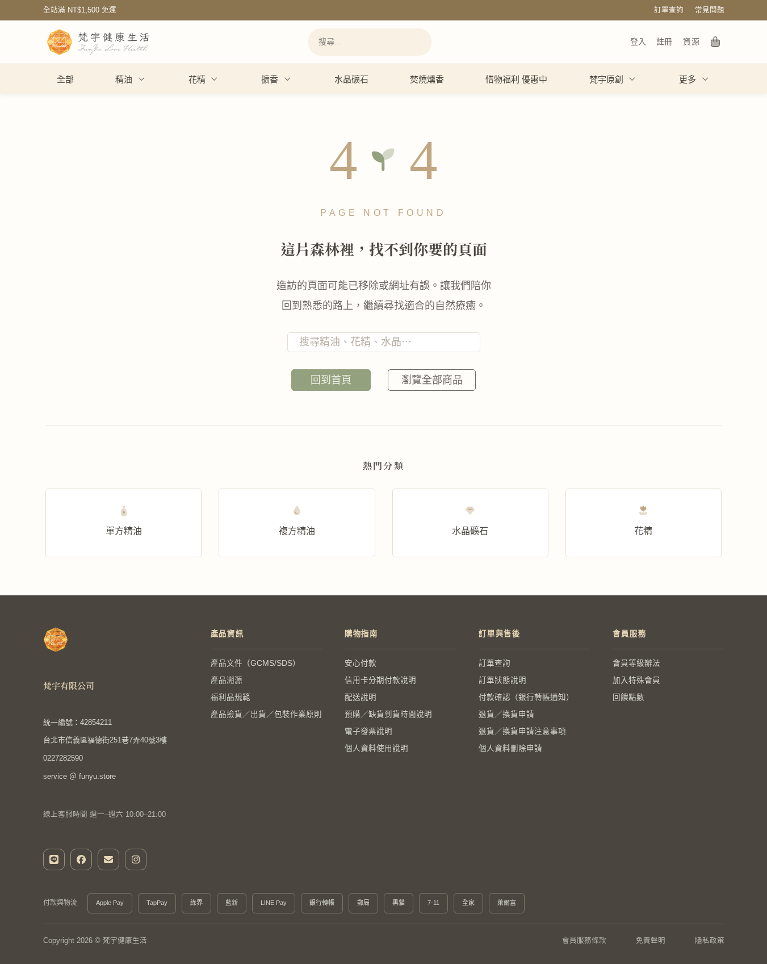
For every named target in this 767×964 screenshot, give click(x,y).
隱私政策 (709, 941)
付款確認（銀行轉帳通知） (526, 697)
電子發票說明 (368, 731)
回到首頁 (331, 380)
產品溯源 (226, 680)
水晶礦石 (351, 79)
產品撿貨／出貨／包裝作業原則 (266, 714)
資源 (691, 41)
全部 (65, 79)
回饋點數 (628, 697)
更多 (687, 79)
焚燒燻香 (427, 79)
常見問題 (709, 10)
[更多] (706, 79)
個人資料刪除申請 (510, 748)
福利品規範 (230, 697)
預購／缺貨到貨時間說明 (388, 714)
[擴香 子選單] (288, 79)
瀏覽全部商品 (432, 380)
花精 (197, 79)
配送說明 (360, 697)
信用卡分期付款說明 (380, 680)
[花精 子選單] (214, 79)
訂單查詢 (669, 10)
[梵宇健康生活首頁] (55, 639)
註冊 (664, 41)
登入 (638, 41)
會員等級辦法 (636, 663)
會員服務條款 (584, 941)
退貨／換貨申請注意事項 (522, 731)
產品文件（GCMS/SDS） (255, 663)
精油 (123, 79)
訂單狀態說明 (502, 680)
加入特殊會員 (636, 680)
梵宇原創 (606, 79)
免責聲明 (650, 941)
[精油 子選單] (142, 79)
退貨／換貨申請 (506, 714)
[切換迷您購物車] (715, 42)
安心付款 (360, 663)
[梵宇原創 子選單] (632, 79)
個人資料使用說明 (376, 748)
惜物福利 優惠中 (516, 79)
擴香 (269, 79)
